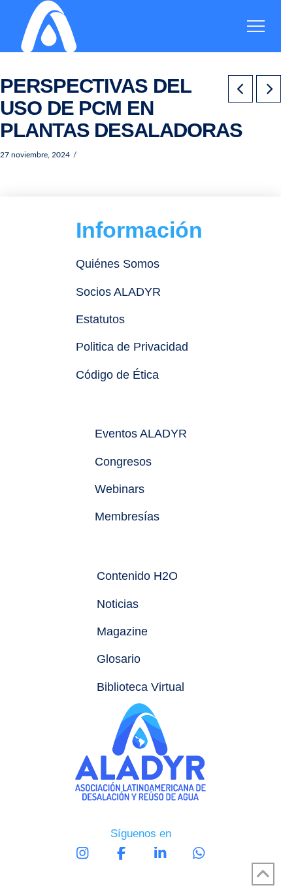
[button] (256, 26)
